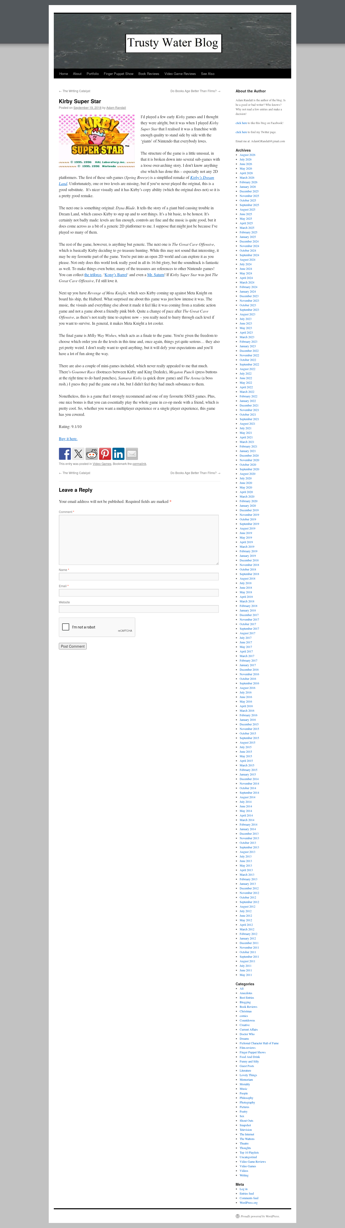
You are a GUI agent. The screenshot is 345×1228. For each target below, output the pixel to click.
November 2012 (249, 893)
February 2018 (248, 606)
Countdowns (247, 1020)
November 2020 (249, 460)
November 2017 (249, 619)
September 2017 (249, 628)
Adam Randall (116, 107)
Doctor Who (247, 1034)
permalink (139, 463)
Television (246, 1130)
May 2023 (246, 328)
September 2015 (249, 738)
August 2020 (247, 474)
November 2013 (249, 838)
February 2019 (248, 551)
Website (64, 602)
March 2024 (247, 282)
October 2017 (248, 624)
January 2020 (248, 505)
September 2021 (249, 419)
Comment (66, 511)
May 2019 (246, 537)
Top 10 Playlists (249, 1152)
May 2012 (246, 920)
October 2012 (248, 897)
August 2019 (247, 528)
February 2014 (248, 824)
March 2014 (247, 820)
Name (64, 569)
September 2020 (249, 469)
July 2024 (246, 264)
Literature (245, 1070)
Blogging (245, 1002)
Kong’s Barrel (116, 274)
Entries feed (247, 1193)
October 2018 (248, 569)
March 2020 (247, 496)
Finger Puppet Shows (253, 1052)
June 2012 (246, 915)
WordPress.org (249, 1202)
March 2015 (247, 765)
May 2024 (246, 273)
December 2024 (249, 241)
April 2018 (246, 597)
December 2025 (249, 191)
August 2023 (247, 314)
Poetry (244, 1111)
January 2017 (248, 665)
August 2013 (247, 852)
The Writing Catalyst (74, 91)
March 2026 (247, 177)
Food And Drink (250, 1057)
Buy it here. (68, 438)
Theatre (244, 1143)
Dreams (244, 1038)
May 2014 (246, 811)
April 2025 (246, 223)
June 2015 (246, 751)
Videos (244, 1171)
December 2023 (249, 296)
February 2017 (248, 660)
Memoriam (246, 1079)
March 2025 (247, 228)
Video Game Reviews (180, 73)
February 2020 (248, 501)
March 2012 (247, 929)
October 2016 (248, 679)
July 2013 (246, 856)
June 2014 (246, 806)
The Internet (247, 1134)
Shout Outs (246, 1120)
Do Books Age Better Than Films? (195, 91)
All (241, 988)
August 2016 (247, 688)
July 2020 (246, 478)
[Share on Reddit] (92, 454)
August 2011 (247, 961)
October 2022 (248, 360)
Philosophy (246, 1098)
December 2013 (249, 833)
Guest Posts (247, 1066)
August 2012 (247, 906)
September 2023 (249, 310)
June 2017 (246, 642)
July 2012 (246, 911)
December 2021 (249, 405)
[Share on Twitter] (78, 454)
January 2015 (248, 774)
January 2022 (248, 401)
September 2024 (249, 255)
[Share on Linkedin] (118, 454)
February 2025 (248, 232)
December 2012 (249, 888)
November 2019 (249, 515)
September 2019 (249, 524)
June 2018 (246, 587)
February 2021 (248, 446)
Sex (242, 1116)
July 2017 (246, 638)
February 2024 (248, 287)
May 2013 (246, 865)
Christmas (246, 1011)
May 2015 (246, 756)
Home (63, 73)
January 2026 (248, 187)
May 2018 (246, 592)
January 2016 (248, 720)
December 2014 (249, 779)
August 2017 (247, 633)
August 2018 (247, 578)
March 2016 (247, 710)
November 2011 (249, 947)
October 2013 (248, 843)
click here (241, 123)
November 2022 (249, 355)
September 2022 (249, 364)
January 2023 (248, 346)
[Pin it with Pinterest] (105, 454)
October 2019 (248, 519)
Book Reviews (148, 73)
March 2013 (247, 874)
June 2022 (246, 378)
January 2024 (248, 291)
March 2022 (247, 392)
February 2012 (248, 934)
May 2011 (246, 975)
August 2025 (247, 209)
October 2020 (248, 464)
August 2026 (247, 155)
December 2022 (249, 351)
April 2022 (246, 387)
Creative (245, 1025)
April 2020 (246, 492)
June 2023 (246, 323)
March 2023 (247, 337)
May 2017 (246, 647)
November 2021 (249, 410)
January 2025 (248, 237)
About (77, 73)
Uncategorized (248, 1157)
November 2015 (249, 729)
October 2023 (248, 305)
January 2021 (248, 451)
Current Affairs (249, 1029)
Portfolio (93, 73)
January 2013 (248, 884)
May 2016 (246, 701)
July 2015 (246, 747)
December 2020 (249, 455)
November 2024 (249, 246)
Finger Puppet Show (118, 73)
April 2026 (246, 173)
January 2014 (248, 829)
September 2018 (249, 574)
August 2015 (247, 742)
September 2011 (249, 956)
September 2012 (249, 902)
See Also (207, 73)
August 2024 (247, 259)
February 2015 (248, 770)
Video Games (102, 463)
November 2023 (249, 300)
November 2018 (249, 565)
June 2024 (246, 269)
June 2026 (246, 164)
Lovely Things (248, 1075)
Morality (245, 1084)
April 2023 (246, 332)
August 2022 (247, 369)
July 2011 (246, 966)
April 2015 (246, 761)
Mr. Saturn (155, 274)
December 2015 (249, 724)
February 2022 (248, 396)
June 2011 (246, 970)
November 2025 (249, 196)
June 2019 (246, 533)
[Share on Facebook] (65, 454)
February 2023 (248, 341)
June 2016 (246, 697)
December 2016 (249, 669)
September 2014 (249, 792)
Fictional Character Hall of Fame (259, 1043)
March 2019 (247, 546)
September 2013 (249, 847)
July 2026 (246, 159)
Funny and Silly (249, 1061)
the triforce (92, 274)
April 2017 (246, 651)
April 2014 (246, 815)
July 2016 (246, 692)
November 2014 (249, 783)
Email (64, 586)
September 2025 (249, 205)
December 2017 (249, 615)
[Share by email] (132, 454)
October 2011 (248, 952)
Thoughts (245, 1148)
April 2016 (246, 706)
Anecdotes (246, 993)
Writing (244, 1175)
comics (244, 1016)
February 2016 (248, 715)
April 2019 (246, 542)
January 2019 (248, 556)
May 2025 (246, 218)
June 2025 (246, 214)
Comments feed (249, 1198)
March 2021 (247, 442)
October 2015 (248, 733)
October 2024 (248, 250)
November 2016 (249, 674)
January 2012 (248, 938)
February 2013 (248, 879)
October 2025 (248, 200)
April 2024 (246, 278)
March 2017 (247, 656)
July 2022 (246, 373)
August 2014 (247, 797)
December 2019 (249, 510)
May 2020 (246, 487)
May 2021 (246, 433)
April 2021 (246, 437)
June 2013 (246, 861)
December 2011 (249, 943)
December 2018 (249, 560)
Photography (247, 1102)
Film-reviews (248, 1048)
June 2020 (246, 483)
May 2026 (246, 168)
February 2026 (248, 182)
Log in (244, 1189)
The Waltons (247, 1139)
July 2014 (246, 802)
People (244, 1093)
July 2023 (246, 319)
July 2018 (246, 583)
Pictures (244, 1107)
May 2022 (246, 382)
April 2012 (246, 925)
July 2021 (246, 428)
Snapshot (245, 1125)
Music (243, 1089)
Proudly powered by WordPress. (260, 1216)
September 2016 (249, 683)
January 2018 (248, 610)
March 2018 (247, 601)
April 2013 (246, 870)
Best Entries (247, 997)
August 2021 (247, 423)
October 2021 (248, 414)
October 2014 (248, 788)
